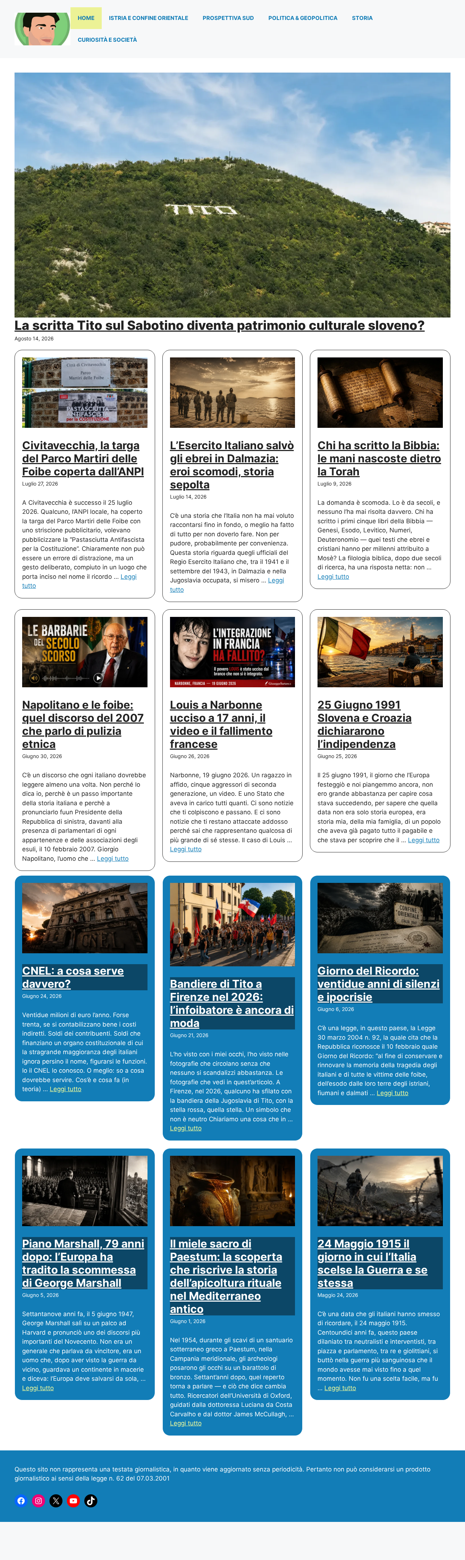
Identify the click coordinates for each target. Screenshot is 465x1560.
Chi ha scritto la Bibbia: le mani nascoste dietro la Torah (379, 458)
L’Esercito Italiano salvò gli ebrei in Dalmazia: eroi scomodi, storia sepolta (232, 465)
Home (86, 18)
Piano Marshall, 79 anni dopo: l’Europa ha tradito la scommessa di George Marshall (83, 1263)
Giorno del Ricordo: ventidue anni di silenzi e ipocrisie (379, 983)
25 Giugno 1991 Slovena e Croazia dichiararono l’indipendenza (365, 724)
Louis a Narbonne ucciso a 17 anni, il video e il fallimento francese (221, 724)
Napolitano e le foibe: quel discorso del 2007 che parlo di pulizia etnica (83, 724)
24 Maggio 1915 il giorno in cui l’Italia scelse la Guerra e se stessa (373, 1263)
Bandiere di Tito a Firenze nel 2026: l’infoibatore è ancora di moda (232, 1003)
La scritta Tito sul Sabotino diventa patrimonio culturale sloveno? (220, 325)
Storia (362, 18)
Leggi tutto (333, 576)
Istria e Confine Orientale (148, 18)
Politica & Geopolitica (302, 18)
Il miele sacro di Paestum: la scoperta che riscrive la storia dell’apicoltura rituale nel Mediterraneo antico (226, 1276)
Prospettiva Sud (228, 18)
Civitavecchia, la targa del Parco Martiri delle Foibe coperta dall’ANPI (83, 458)
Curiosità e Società (107, 39)
